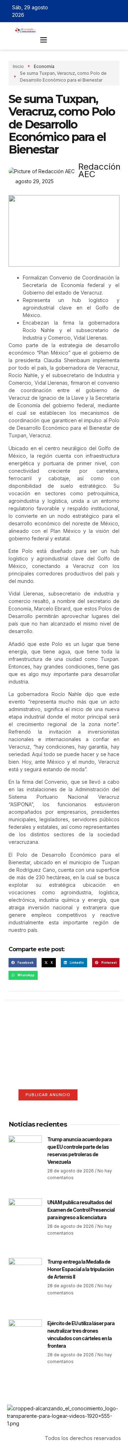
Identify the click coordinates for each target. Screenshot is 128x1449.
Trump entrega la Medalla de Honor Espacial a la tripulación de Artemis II (80, 1269)
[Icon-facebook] (87, 11)
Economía (44, 66)
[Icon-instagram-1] (108, 11)
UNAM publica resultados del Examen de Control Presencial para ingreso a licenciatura (80, 1209)
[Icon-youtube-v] (118, 11)
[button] (43, 39)
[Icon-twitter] (98, 11)
